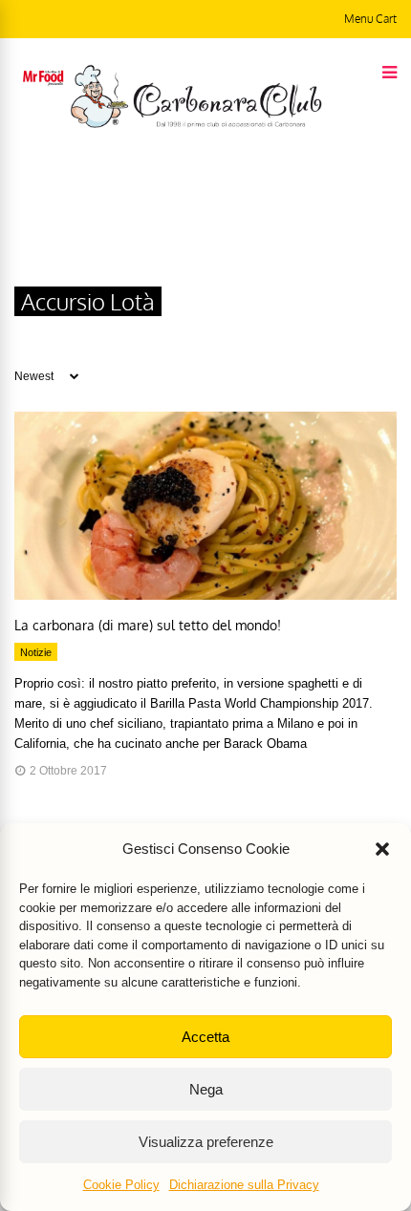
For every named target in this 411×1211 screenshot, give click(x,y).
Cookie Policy (121, 1185)
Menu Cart (370, 18)
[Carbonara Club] (196, 124)
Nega (206, 1089)
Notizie (36, 652)
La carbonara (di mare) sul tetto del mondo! (147, 625)
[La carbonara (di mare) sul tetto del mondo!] (205, 595)
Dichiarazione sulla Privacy (244, 1185)
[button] (382, 849)
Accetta (205, 1037)
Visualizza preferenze (206, 1142)
